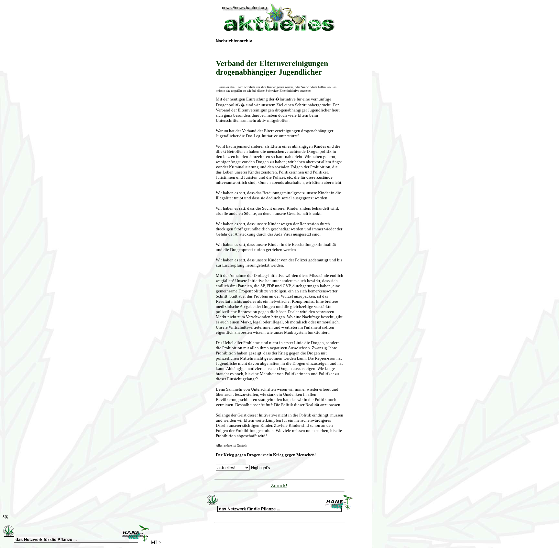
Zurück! (279, 485)
